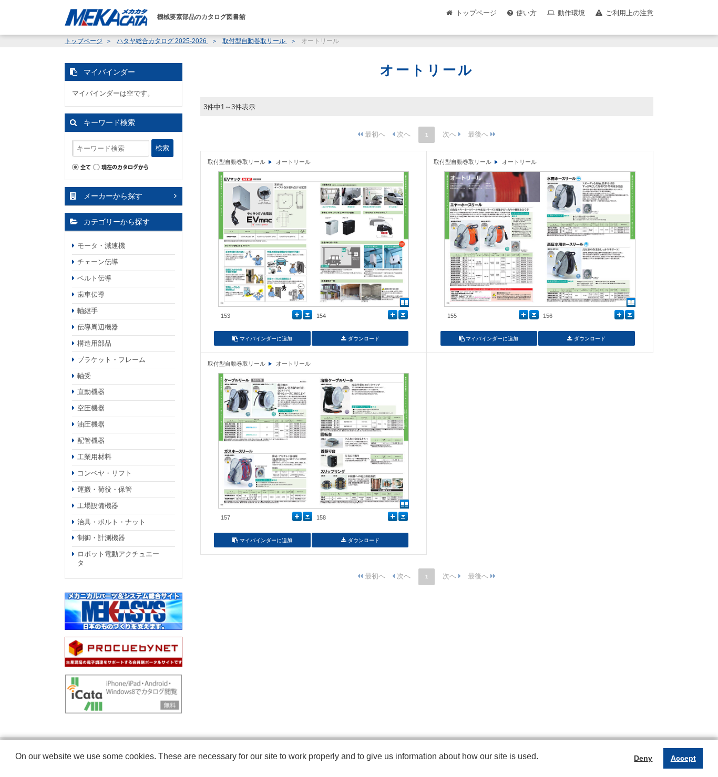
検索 (162, 148)
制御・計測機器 (101, 538)
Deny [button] (643, 758)
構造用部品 (94, 343)
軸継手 (87, 311)
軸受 (84, 376)
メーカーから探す (113, 196)
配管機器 (91, 440)
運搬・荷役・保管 (104, 489)
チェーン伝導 (97, 262)
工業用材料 (94, 457)
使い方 (526, 13)
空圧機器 (91, 408)
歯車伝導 (91, 294)
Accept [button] (683, 758)
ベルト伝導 (94, 278)
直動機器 (91, 392)
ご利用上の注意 (629, 13)
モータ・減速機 (101, 246)
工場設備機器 (97, 506)
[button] (16, 764)
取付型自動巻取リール (254, 41)
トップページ (476, 13)
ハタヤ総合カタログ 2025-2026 (162, 41)
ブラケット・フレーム (111, 360)
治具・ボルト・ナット (111, 522)
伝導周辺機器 (97, 327)
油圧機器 (91, 424)
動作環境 (571, 13)
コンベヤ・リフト (104, 473)
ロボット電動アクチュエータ (118, 558)
